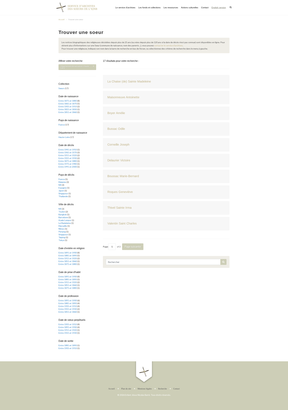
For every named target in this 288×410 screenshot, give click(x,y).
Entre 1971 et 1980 (67, 164)
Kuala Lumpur (65, 220)
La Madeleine (64, 223)
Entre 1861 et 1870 (67, 103)
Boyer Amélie (116, 113)
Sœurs (61, 88)
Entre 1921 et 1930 (67, 158)
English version (219, 7)
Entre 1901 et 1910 (67, 106)
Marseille (62, 226)
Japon (61, 190)
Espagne (62, 187)
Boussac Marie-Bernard (123, 176)
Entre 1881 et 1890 (67, 255)
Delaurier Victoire (118, 160)
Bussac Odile (116, 128)
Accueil (61, 19)
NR (60, 185)
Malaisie (62, 182)
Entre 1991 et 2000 (67, 166)
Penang (62, 231)
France (61, 124)
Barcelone (63, 217)
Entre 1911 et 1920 (67, 155)
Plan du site (126, 389)
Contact (204, 7)
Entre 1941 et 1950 (67, 149)
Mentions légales (145, 389)
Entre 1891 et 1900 (67, 252)
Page (105, 246)
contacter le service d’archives (168, 45)
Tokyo (61, 240)
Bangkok (62, 214)
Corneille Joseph (118, 144)
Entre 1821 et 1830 (67, 109)
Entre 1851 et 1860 (67, 112)
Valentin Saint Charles (122, 223)
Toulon (62, 211)
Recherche (162, 389)
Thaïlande (63, 196)
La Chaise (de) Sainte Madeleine (129, 81)
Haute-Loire (64, 137)
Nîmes (61, 228)
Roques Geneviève (120, 192)
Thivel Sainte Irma (119, 207)
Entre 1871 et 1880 (67, 100)
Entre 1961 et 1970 (67, 152)
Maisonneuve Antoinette (123, 97)
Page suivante (132, 246)
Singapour (63, 193)
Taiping (62, 237)
